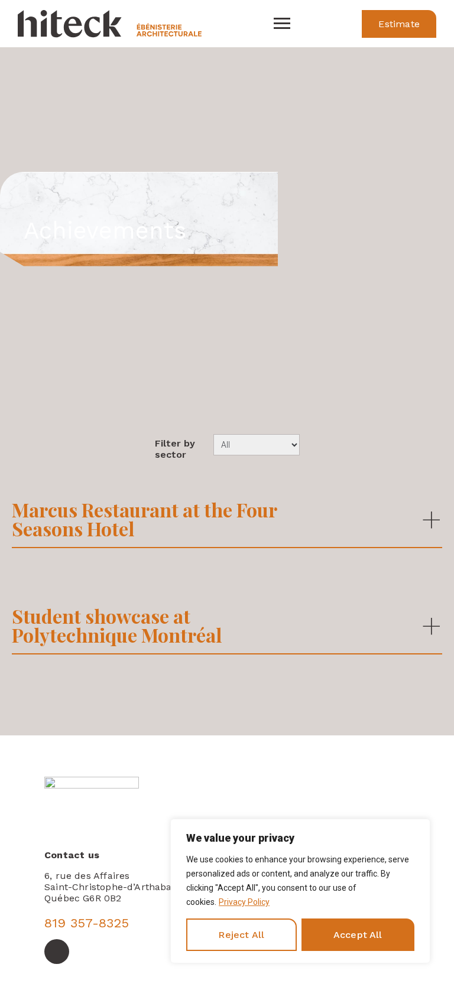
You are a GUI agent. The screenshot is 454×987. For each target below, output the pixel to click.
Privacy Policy (244, 902)
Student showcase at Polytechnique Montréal (117, 625)
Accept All (357, 934)
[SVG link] (282, 23)
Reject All (241, 934)
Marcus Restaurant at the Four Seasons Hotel (144, 519)
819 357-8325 (86, 923)
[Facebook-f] (56, 951)
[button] (399, 24)
